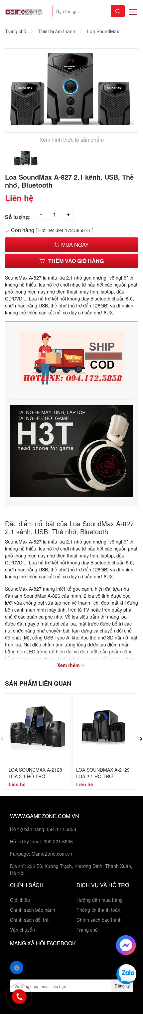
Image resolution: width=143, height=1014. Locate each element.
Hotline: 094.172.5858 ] (65, 230)
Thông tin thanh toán (98, 909)
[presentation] (2, 737)
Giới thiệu (20, 899)
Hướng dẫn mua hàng (99, 899)
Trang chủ (87, 929)
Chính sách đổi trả (29, 919)
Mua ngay (74, 244)
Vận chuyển (22, 929)
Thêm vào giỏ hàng (76, 261)
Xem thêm (69, 665)
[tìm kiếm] (117, 11)
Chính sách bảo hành (32, 909)
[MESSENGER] (125, 944)
